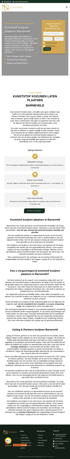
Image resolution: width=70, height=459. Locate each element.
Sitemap (40, 435)
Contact (40, 437)
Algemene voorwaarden (40, 444)
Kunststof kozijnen (51, 43)
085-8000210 (7, 1)
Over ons (24, 435)
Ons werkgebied (42, 440)
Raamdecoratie (50, 46)
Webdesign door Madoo (48, 456)
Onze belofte (25, 437)
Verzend (47, 49)
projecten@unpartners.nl (21, 1)
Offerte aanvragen (26, 442)
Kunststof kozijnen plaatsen (25, 447)
